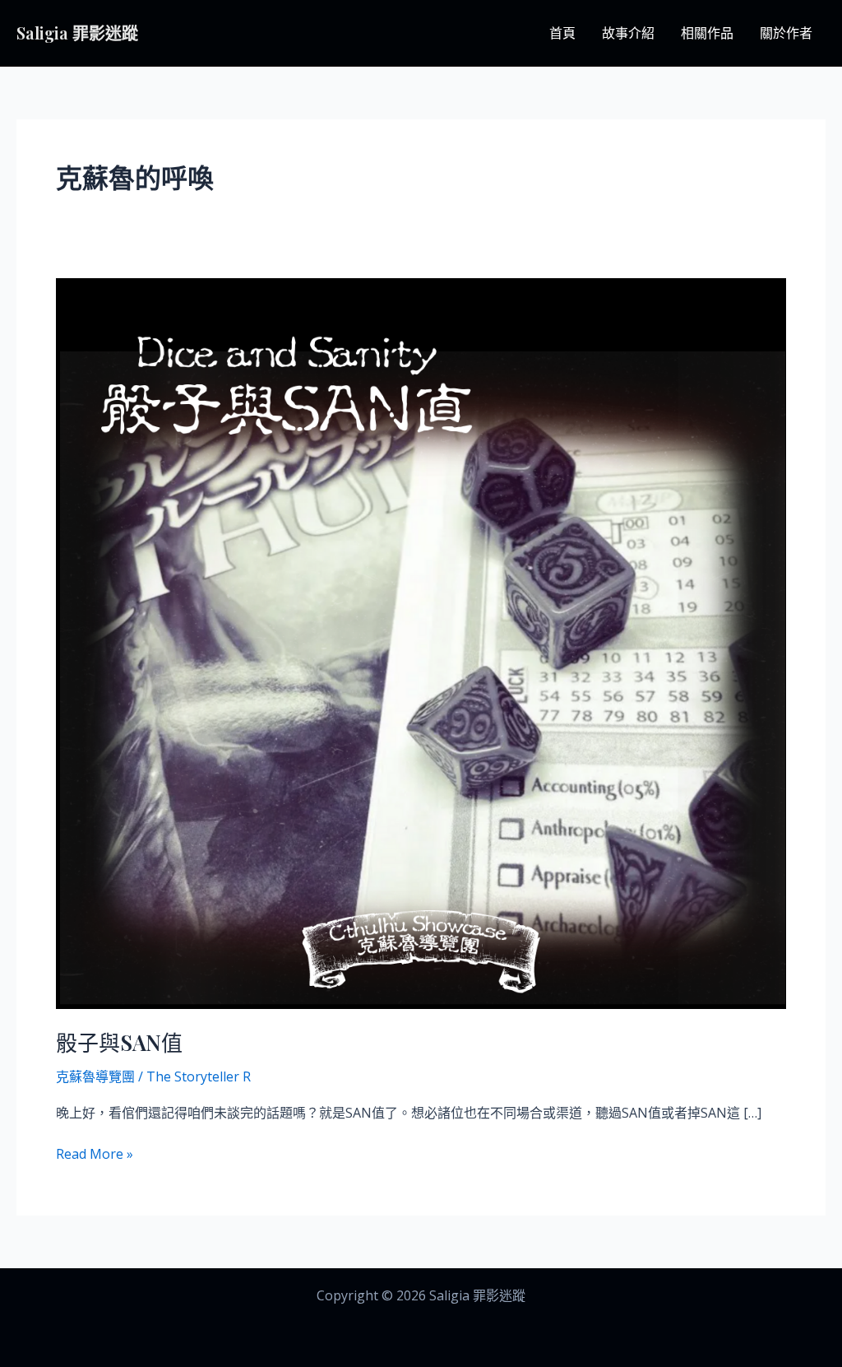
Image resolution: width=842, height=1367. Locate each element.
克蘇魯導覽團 (95, 1076)
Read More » (94, 1153)
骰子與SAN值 (119, 1042)
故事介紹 (628, 33)
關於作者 (786, 33)
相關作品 (707, 33)
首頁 (562, 33)
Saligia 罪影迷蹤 (77, 32)
